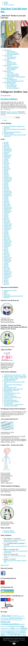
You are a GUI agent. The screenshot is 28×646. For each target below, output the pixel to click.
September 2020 (8, 195)
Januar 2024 (7, 163)
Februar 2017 (7, 254)
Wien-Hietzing (18, 636)
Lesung (3, 628)
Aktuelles (6, 3)
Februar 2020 (7, 204)
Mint (12, 628)
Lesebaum (17, 626)
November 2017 (8, 242)
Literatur (6, 628)
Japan (8, 113)
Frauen (11, 619)
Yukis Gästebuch (11, 69)
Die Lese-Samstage (11, 86)
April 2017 (6, 252)
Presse (5, 293)
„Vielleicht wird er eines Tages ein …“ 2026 (14, 374)
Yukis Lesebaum (11, 51)
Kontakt (6, 2)
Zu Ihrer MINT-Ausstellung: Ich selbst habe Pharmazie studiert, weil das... (14, 540)
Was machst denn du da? (13, 75)
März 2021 (6, 188)
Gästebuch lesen (5, 565)
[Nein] (26, 641)
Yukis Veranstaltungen (12, 52)
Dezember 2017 (8, 240)
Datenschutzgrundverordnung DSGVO (13, 296)
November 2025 (8, 150)
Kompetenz (3, 626)
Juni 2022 (6, 171)
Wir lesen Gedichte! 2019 (10, 387)
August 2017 (7, 246)
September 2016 (8, 260)
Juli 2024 (6, 159)
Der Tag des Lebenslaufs (13, 88)
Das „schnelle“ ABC (12, 85)
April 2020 (6, 201)
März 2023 (6, 167)
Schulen (3, 632)
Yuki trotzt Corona (8, 78)
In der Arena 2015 (8, 398)
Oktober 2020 (7, 194)
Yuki (24, 636)
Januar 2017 (7, 256)
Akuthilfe (15, 616)
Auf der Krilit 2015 (8, 403)
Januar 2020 (7, 205)
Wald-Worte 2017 (8, 391)
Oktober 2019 (7, 209)
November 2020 (8, 192)
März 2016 (6, 267)
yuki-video (14, 112)
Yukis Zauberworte (11, 57)
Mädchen (24, 628)
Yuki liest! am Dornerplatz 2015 (11, 401)
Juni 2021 (6, 184)
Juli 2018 (6, 230)
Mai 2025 (6, 153)
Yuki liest (9, 61)
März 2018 (6, 236)
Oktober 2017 (7, 243)
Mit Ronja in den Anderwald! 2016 (12, 397)
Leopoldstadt (11, 626)
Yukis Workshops (11, 58)
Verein (6, 634)
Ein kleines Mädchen (9, 99)
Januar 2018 (7, 239)
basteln (23, 615)
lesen (22, 626)
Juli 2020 (6, 197)
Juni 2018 (6, 232)
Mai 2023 (6, 164)
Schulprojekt (10, 632)
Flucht (2, 619)
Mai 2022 (6, 173)
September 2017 (8, 245)
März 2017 (6, 253)
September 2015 (8, 275)
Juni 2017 (6, 249)
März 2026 (6, 146)
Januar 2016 (7, 270)
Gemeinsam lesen (16, 619)
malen (9, 628)
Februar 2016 (7, 268)
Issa (5, 113)
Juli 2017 (6, 247)
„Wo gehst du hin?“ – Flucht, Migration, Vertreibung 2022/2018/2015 (13, 405)
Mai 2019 (6, 216)
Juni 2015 (6, 280)
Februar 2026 (7, 147)
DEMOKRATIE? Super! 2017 (11, 390)
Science (17, 632)
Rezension (24, 630)
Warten (3, 636)
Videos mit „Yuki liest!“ (9, 532)
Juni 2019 (6, 215)
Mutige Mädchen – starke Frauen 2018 (13, 389)
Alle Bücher (7, 59)
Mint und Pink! (7, 71)
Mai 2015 (6, 281)
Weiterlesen (7, 109)
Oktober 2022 (7, 169)
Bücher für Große (11, 62)
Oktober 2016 (7, 259)
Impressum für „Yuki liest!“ (10, 290)
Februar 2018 (7, 237)
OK (14, 643)
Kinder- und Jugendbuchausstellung (10, 622)
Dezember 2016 (8, 257)
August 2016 (7, 261)
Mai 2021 (6, 185)
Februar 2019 (7, 221)
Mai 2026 (6, 143)
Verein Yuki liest (14, 634)
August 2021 (7, 181)
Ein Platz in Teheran (9, 133)
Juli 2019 (6, 214)
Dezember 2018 (8, 223)
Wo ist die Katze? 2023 (9, 380)
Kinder (21, 619)
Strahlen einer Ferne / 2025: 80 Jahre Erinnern (15, 376)
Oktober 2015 (7, 274)
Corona (11, 618)
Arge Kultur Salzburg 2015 (10, 400)
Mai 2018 (6, 233)
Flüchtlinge (7, 619)
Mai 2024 (6, 162)
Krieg (6, 626)
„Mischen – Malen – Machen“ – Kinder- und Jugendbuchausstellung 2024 (15, 378)
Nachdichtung (13, 113)
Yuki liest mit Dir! (8, 55)
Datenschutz (7, 294)
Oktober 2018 (7, 226)
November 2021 (8, 178)
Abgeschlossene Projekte (10, 82)
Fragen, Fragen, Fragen (12, 74)
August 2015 (7, 277)
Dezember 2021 (8, 177)
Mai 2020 (6, 200)
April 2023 (6, 166)
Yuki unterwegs (7, 50)
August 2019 (7, 212)
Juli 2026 (6, 142)
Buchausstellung (5, 618)
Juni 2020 (6, 198)
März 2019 (6, 219)
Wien (12, 636)
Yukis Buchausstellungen (13, 54)
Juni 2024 (6, 160)
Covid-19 (18, 618)
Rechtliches (6, 297)
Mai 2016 (6, 266)
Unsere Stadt (10, 72)
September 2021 (8, 180)
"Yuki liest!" (6, 615)
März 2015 (6, 284)
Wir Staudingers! (11, 83)
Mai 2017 (6, 250)
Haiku (2, 113)
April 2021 (6, 187)
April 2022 (6, 174)
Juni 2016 (6, 264)
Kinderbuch (22, 624)
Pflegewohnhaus (11, 630)
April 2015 (6, 282)
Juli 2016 (6, 263)
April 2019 (6, 218)
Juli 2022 (6, 170)
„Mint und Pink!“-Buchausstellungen (16, 76)
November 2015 (8, 273)
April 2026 (6, 145)
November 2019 (8, 208)
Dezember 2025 (8, 149)
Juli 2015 (6, 278)
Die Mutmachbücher (12, 64)
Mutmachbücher (17, 628)
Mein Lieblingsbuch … (12, 68)
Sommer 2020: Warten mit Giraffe (15, 81)
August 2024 (7, 157)
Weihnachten (8, 636)
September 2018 (8, 228)
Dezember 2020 (8, 191)
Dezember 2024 (8, 155)
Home (5, 120)
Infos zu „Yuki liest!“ (9, 4)
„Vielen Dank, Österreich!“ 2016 (12, 393)
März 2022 (6, 176)
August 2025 (7, 152)
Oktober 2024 (7, 156)
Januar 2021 (7, 190)
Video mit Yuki (21, 113)
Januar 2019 (7, 222)
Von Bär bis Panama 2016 (10, 396)
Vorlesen (23, 634)
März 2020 (6, 202)
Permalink (3, 114)
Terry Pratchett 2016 (9, 394)
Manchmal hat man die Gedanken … (13, 132)
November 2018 (8, 225)
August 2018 (7, 229)
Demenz (23, 618)
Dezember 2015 (8, 271)
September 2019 (8, 211)
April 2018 (6, 235)
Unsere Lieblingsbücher (13, 67)
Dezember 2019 (8, 207)
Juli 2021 (6, 183)
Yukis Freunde (7, 65)
